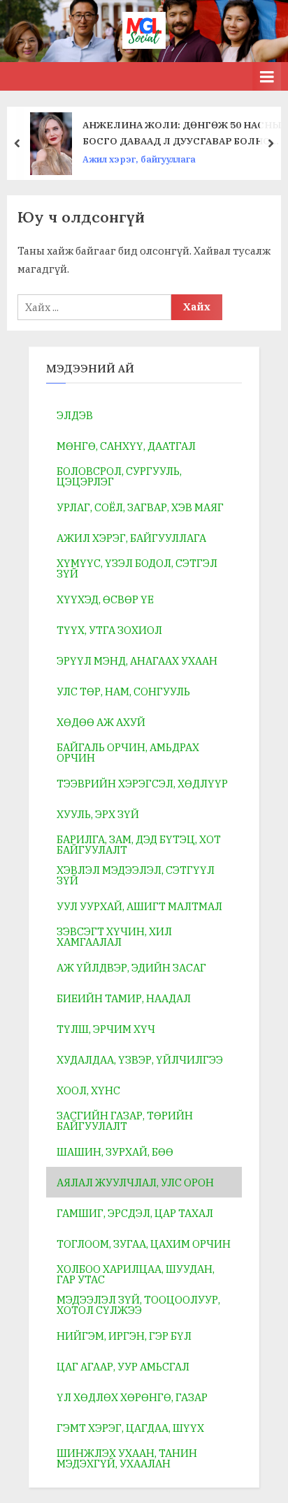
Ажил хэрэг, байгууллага (139, 159)
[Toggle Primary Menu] (267, 76)
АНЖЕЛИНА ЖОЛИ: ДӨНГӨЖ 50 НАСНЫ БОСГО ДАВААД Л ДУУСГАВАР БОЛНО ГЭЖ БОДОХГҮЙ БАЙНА (181, 133)
